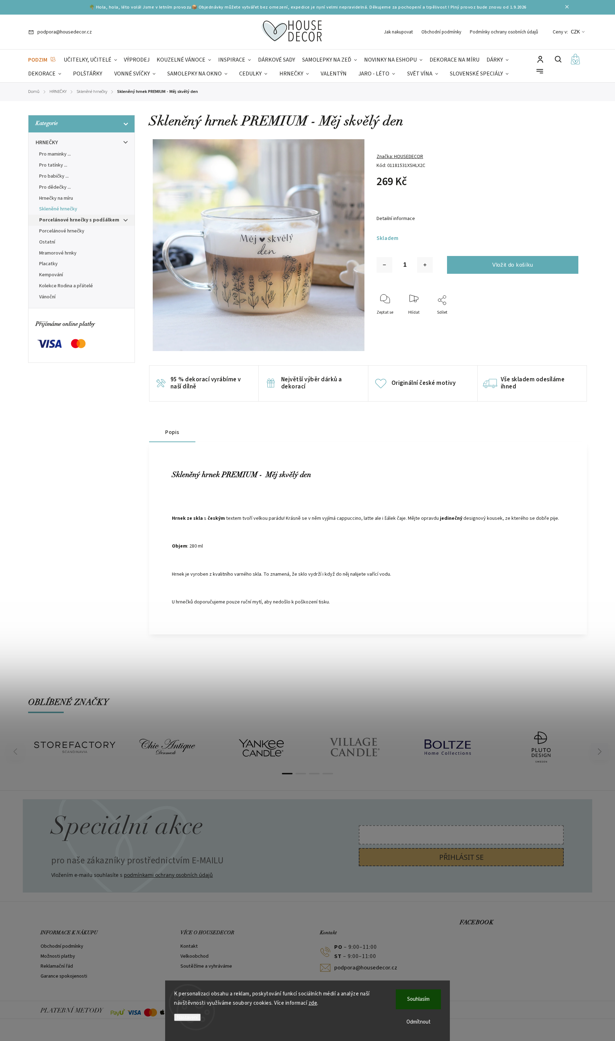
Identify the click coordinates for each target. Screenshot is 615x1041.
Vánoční (47, 296)
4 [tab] (327, 773)
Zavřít (556, 322)
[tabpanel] (74, 747)
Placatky (48, 263)
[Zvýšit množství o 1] (425, 265)
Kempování (51, 274)
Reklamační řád (57, 966)
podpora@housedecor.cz (365, 968)
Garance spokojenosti (64, 976)
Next (600, 751)
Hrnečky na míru (56, 198)
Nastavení (187, 1017)
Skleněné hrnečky (58, 209)
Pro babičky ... (54, 176)
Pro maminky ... (55, 154)
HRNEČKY (47, 142)
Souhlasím (418, 999)
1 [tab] (287, 773)
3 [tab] (314, 773)
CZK (575, 32)
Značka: (400, 156)
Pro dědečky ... (55, 187)
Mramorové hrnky (58, 253)
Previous (16, 751)
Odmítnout (418, 1022)
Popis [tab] (172, 432)
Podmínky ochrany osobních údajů (504, 32)
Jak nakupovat (398, 32)
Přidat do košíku (512, 265)
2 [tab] (300, 773)
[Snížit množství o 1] (384, 265)
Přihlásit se (461, 857)
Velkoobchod (194, 956)
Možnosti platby (58, 956)
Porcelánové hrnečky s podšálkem (79, 220)
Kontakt (189, 946)
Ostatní (47, 242)
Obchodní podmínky (441, 32)
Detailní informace (396, 218)
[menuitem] (42, 60)
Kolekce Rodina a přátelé (66, 285)
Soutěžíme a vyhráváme (206, 966)
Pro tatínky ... (53, 165)
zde (313, 1003)
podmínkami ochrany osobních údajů (168, 875)
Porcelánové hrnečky (61, 231)
